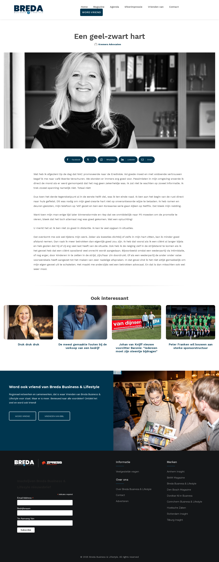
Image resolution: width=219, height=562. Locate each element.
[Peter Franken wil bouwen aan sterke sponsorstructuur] (190, 322)
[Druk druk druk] (28, 322)
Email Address (25, 497)
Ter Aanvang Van (25, 518)
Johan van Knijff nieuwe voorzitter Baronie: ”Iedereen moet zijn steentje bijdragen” (136, 348)
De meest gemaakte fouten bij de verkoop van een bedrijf (82, 346)
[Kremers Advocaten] (96, 44)
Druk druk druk (28, 344)
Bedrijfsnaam (23, 508)
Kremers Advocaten (109, 44)
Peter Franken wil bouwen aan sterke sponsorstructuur (191, 346)
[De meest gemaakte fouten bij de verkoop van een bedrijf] (82, 322)
